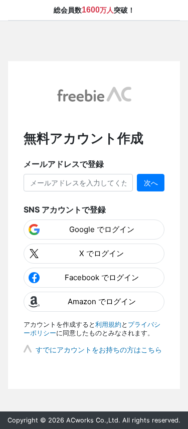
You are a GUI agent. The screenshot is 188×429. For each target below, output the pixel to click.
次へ (151, 182)
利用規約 (108, 324)
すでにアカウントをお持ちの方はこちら (99, 349)
